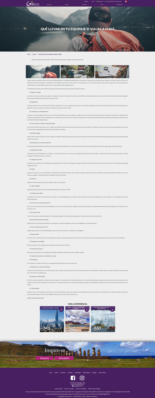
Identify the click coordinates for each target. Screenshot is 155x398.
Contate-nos (119, 1)
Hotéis (66, 4)
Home (87, 1)
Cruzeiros (63, 372)
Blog (102, 4)
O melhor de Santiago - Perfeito (50, 308)
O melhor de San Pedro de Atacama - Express (75, 308)
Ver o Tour (59, 330)
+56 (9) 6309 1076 (110, 1)
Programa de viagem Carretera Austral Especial (101, 308)
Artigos (94, 372)
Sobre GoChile (58, 388)
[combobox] (92, 1)
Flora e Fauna (102, 372)
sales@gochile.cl (78, 386)
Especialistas (86, 372)
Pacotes (49, 4)
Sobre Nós (119, 4)
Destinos (84, 4)
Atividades (64, 358)
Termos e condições (81, 388)
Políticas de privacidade (94, 388)
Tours (50, 372)
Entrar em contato (69, 388)
